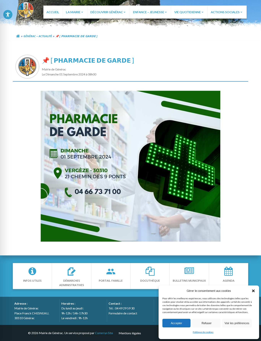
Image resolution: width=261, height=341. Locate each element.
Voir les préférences (237, 323)
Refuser (207, 323)
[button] (253, 291)
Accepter (176, 323)
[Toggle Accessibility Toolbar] (8, 15)
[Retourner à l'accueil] (18, 36)
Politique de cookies (203, 332)
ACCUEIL (52, 12)
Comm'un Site (104, 333)
